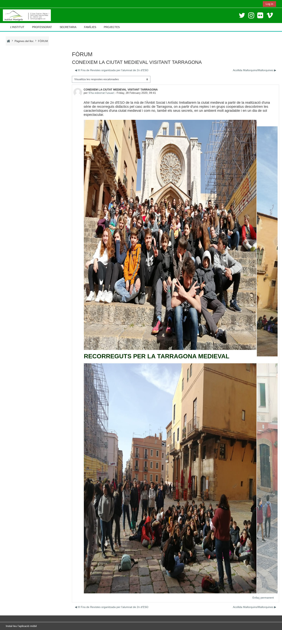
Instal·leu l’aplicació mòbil (21, 626)
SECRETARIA (68, 27)
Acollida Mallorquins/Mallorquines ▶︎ (254, 70)
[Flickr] (260, 15)
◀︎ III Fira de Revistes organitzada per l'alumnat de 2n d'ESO (111, 70)
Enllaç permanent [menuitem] (263, 597)
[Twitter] (242, 15)
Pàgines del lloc (24, 41)
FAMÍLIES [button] (90, 27)
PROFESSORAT (42, 27)
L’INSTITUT (17, 27)
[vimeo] (270, 15)
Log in (269, 3)
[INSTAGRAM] (251, 15)
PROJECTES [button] (112, 27)
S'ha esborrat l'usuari (101, 92)
